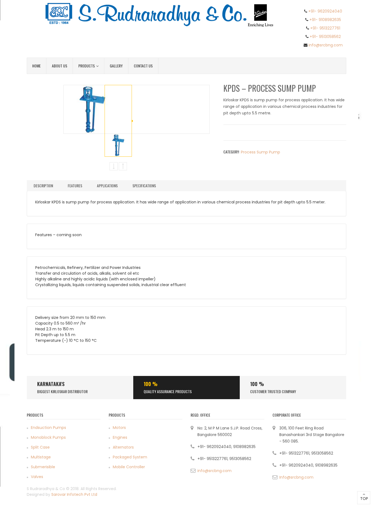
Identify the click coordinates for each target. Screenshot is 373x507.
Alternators (123, 447)
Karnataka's (50, 383)
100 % (151, 383)
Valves (37, 476)
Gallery (116, 66)
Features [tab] (75, 185)
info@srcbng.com (326, 45)
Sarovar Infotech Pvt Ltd (74, 494)
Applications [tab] (107, 185)
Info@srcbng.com (296, 477)
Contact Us (143, 66)
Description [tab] (43, 185)
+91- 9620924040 (325, 11)
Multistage (41, 457)
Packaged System (130, 457)
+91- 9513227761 (325, 28)
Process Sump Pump (260, 152)
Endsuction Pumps (48, 427)
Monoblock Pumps (48, 437)
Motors (119, 427)
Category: (231, 152)
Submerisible (43, 467)
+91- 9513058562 (325, 36)
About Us (59, 66)
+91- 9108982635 (325, 19)
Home (36, 66)
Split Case (40, 447)
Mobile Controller (129, 467)
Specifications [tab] (144, 185)
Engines (120, 437)
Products (86, 66)
